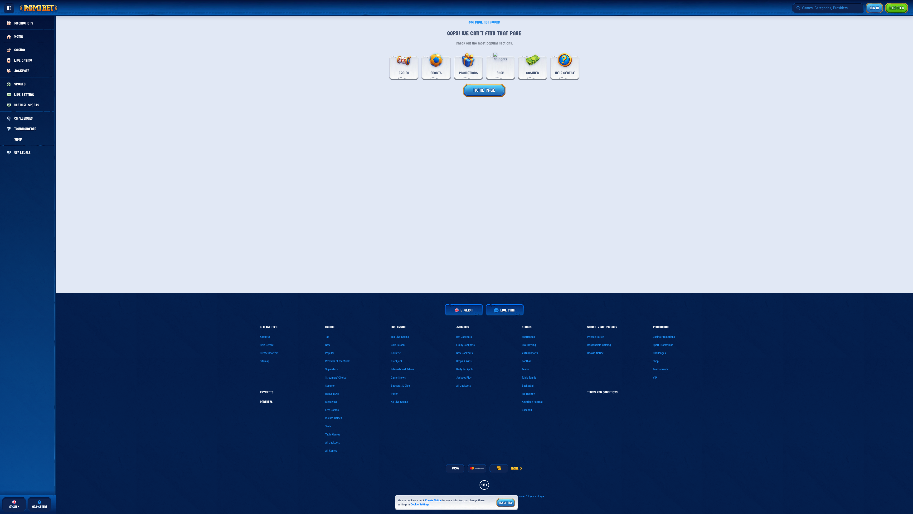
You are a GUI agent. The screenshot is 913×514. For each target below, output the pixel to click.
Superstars (331, 369)
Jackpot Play (463, 377)
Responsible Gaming (599, 345)
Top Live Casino (400, 337)
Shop (656, 361)
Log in (874, 8)
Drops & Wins (463, 361)
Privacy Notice (595, 337)
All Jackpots (332, 442)
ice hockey (528, 393)
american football (532, 402)
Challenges (659, 353)
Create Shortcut (269, 353)
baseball (527, 410)
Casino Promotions (664, 337)
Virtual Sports (530, 353)
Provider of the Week (337, 361)
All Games (331, 450)
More (514, 468)
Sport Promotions (663, 345)
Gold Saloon (398, 345)
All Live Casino (399, 402)
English (467, 310)
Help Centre (267, 345)
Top (327, 337)
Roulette (396, 353)
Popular (329, 353)
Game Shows (398, 377)
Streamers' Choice (335, 377)
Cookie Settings (420, 504)
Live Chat (508, 310)
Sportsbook (528, 337)
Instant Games (333, 418)
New (327, 345)
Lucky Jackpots (465, 345)
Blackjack (397, 361)
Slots (328, 426)
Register (896, 8)
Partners (266, 402)
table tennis (529, 377)
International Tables (402, 369)
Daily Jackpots (464, 369)
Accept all (505, 502)
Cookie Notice (595, 353)
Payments (266, 392)
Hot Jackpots (464, 337)
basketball (528, 385)
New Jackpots (464, 353)
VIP (655, 377)
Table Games (332, 434)
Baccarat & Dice (400, 385)
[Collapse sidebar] (9, 8)
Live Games (332, 410)
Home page (484, 90)
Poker (394, 393)
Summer (330, 385)
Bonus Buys (332, 393)
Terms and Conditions (602, 392)
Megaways (331, 402)
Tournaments (660, 369)
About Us (265, 337)
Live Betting (529, 345)
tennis (525, 369)
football (526, 361)
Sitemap (264, 361)
